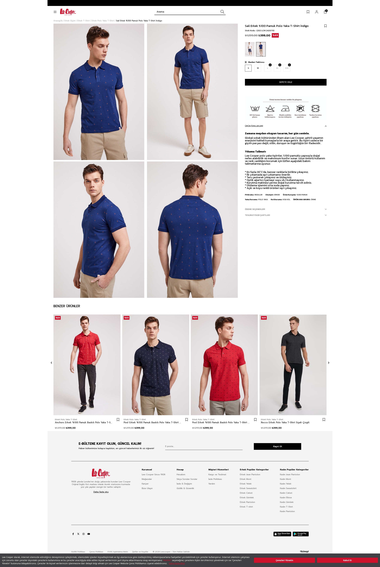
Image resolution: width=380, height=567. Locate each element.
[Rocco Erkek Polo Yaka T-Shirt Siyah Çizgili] (293, 364)
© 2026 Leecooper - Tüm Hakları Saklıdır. (171, 551)
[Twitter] (78, 534)
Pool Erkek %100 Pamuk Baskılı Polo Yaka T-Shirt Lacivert (153, 422)
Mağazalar (147, 479)
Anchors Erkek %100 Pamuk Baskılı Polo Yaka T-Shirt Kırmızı (84, 422)
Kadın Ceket (286, 493)
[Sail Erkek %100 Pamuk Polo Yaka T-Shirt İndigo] (261, 49)
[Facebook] (73, 534)
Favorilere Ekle (118, 419)
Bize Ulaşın (147, 488)
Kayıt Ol (277, 446)
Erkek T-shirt (246, 506)
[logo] (101, 473)
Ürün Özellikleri (254, 126)
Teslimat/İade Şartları (257, 215)
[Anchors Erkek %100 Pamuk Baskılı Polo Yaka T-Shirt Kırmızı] (87, 364)
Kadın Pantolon (287, 511)
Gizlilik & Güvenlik (185, 488)
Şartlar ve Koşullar (140, 551)
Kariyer (145, 483)
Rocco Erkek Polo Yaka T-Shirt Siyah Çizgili (285, 422)
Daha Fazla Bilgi (177, 563)
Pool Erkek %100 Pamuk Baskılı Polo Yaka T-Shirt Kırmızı (221, 422)
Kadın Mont (285, 479)
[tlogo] (304, 552)
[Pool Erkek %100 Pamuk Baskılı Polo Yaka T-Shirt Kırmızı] (224, 364)
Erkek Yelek (246, 483)
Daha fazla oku (101, 492)
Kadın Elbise (286, 497)
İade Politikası (215, 479)
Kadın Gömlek (287, 502)
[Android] (301, 534)
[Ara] (222, 12)
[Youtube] (89, 534)
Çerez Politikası (96, 551)
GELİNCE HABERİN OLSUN (270, 64)
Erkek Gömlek (247, 497)
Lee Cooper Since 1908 (153, 474)
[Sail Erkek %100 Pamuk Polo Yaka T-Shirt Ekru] (250, 49)
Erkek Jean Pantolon (250, 474)
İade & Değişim (184, 483)
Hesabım (181, 474)
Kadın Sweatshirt (288, 488)
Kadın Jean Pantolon (290, 474)
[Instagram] (83, 534)
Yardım (211, 483)
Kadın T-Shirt (286, 506)
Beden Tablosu (256, 62)
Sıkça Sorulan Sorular (187, 479)
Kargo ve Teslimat (217, 474)
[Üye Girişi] (316, 11)
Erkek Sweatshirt (248, 488)
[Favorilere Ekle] (325, 26)
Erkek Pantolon (247, 502)
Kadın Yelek (285, 483)
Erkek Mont (245, 479)
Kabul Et (347, 560)
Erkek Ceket (246, 493)
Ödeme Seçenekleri (255, 209)
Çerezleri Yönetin (284, 560)
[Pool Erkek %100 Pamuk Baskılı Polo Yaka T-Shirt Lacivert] (155, 364)
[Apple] (282, 534)
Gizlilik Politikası (78, 551)
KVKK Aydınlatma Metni (118, 551)
